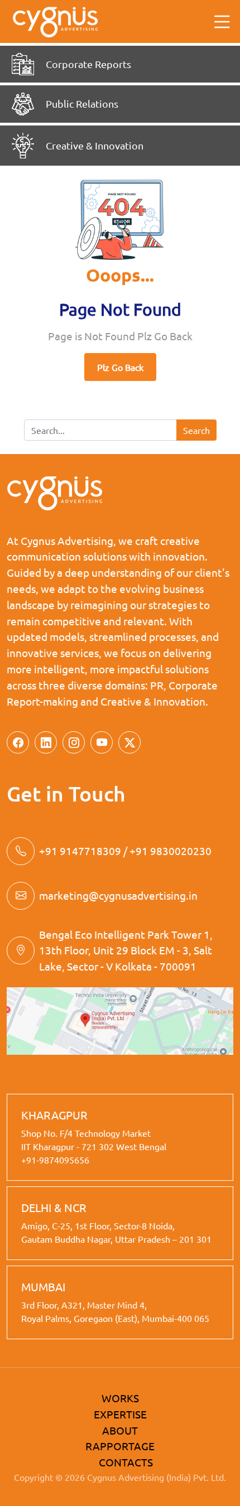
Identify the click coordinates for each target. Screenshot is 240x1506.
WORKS (120, 1397)
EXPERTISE (120, 1414)
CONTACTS (126, 1462)
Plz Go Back (120, 367)
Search (196, 430)
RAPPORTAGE (120, 1445)
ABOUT (120, 1430)
